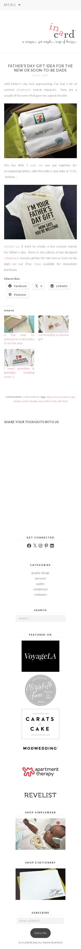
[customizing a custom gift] (53, 324)
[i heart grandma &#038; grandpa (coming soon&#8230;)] (19, 357)
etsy (41, 401)
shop (37, 264)
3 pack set (34, 165)
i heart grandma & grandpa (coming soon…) (19, 372)
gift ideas (63, 401)
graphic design (41, 573)
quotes (40, 583)
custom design (29, 401)
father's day (50, 401)
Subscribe (40, 933)
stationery (40, 594)
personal (40, 578)
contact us (11, 246)
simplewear (23, 89)
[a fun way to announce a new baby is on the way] (19, 324)
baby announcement (58, 397)
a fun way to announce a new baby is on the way (19, 339)
